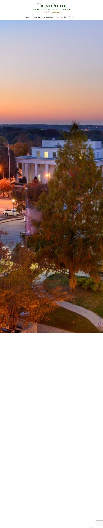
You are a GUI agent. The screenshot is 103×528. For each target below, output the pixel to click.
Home (27, 17)
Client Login (73, 17)
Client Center (49, 17)
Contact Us (61, 17)
